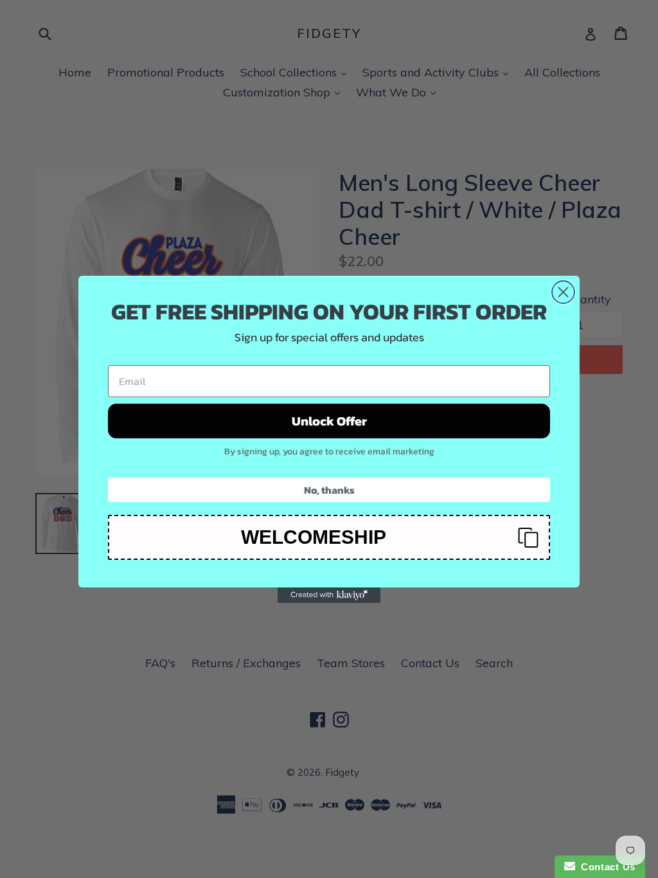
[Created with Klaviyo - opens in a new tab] (329, 595)
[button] (329, 537)
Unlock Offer (329, 421)
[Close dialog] (563, 292)
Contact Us (605, 866)
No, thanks (329, 489)
